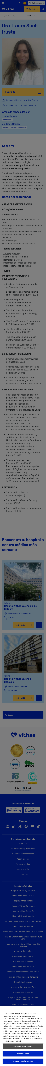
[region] (23, 1036)
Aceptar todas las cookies (23, 1061)
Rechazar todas (23, 1054)
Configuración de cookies (23, 1046)
